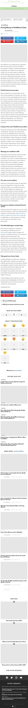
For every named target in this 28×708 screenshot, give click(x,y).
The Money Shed (14, 1)
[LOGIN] (26, 8)
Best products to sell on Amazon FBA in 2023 (14, 665)
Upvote (6, 314)
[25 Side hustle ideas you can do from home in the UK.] (6, 14)
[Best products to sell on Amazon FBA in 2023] (14, 654)
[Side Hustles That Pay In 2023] (14, 610)
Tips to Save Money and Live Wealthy (11, 532)
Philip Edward (4, 696)
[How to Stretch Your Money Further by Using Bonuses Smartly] (14, 488)
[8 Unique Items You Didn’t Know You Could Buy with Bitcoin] (14, 545)
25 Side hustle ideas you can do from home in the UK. (6, 20)
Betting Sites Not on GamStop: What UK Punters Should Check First (12, 444)
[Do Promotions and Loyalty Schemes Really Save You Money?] (14, 463)
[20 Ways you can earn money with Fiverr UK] (19, 14)
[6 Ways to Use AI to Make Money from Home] (14, 631)
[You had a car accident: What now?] (14, 395)
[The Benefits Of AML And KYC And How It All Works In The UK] (14, 570)
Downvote (21, 314)
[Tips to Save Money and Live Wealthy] (14, 521)
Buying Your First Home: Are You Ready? (12, 694)
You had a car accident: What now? (11, 405)
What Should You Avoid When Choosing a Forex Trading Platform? (13, 417)
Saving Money (18, 451)
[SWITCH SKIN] (24, 8)
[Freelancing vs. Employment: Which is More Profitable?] (14, 428)
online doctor (16, 145)
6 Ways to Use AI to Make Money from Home (14, 641)
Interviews (3, 379)
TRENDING (14, 6)
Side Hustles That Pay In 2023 (14, 620)
